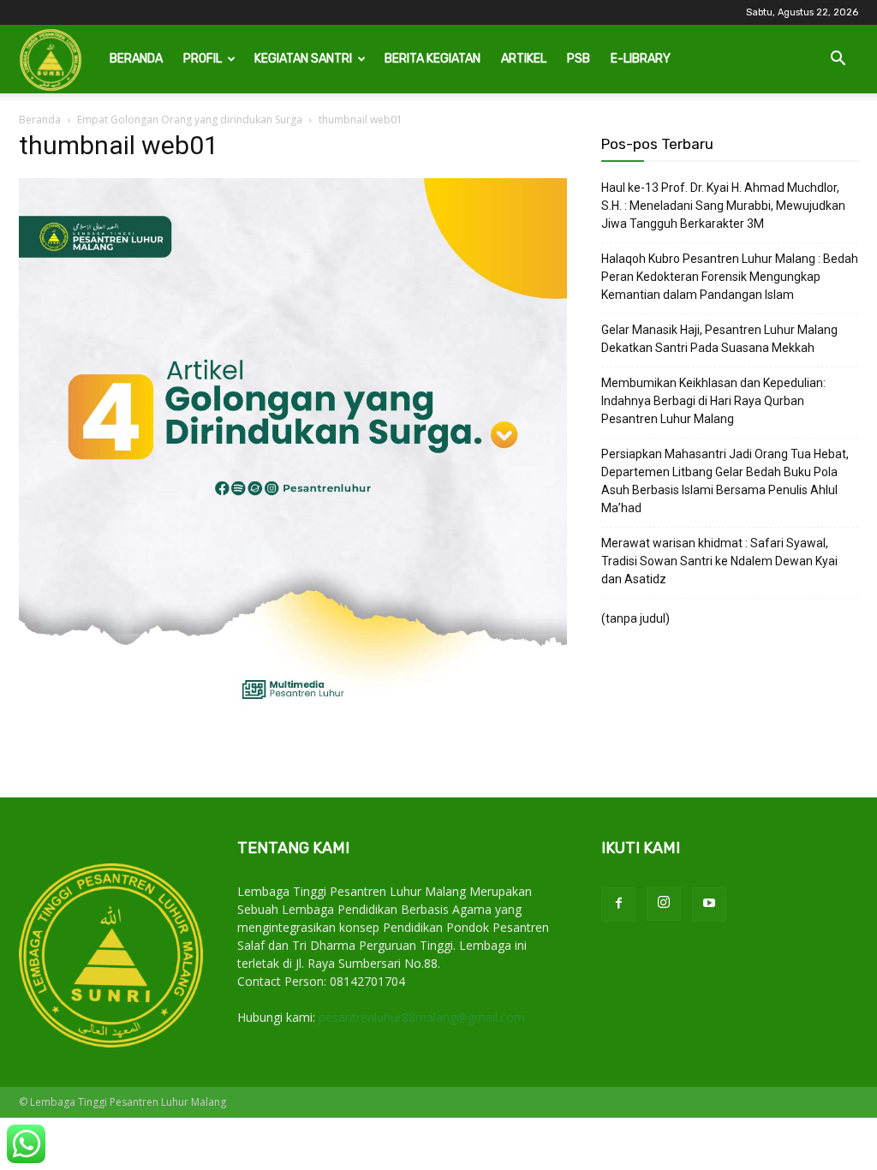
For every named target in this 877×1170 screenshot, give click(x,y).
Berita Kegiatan (432, 58)
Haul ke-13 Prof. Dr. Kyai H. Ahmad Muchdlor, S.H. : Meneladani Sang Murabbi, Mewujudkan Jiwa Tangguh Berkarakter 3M (723, 205)
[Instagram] (664, 903)
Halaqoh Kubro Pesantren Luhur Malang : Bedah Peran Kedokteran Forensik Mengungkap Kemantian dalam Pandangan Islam (729, 276)
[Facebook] (618, 904)
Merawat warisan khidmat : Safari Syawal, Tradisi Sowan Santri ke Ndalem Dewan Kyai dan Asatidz (719, 561)
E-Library (641, 58)
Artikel (523, 58)
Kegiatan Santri (303, 58)
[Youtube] (709, 904)
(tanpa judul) (635, 618)
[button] (837, 60)
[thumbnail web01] (293, 722)
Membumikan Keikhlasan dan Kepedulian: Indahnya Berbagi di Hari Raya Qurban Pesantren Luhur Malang (713, 401)
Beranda (136, 58)
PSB (578, 58)
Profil (202, 58)
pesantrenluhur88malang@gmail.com (422, 1017)
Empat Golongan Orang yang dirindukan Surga (189, 119)
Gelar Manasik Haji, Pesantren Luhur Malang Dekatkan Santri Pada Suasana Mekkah (719, 339)
